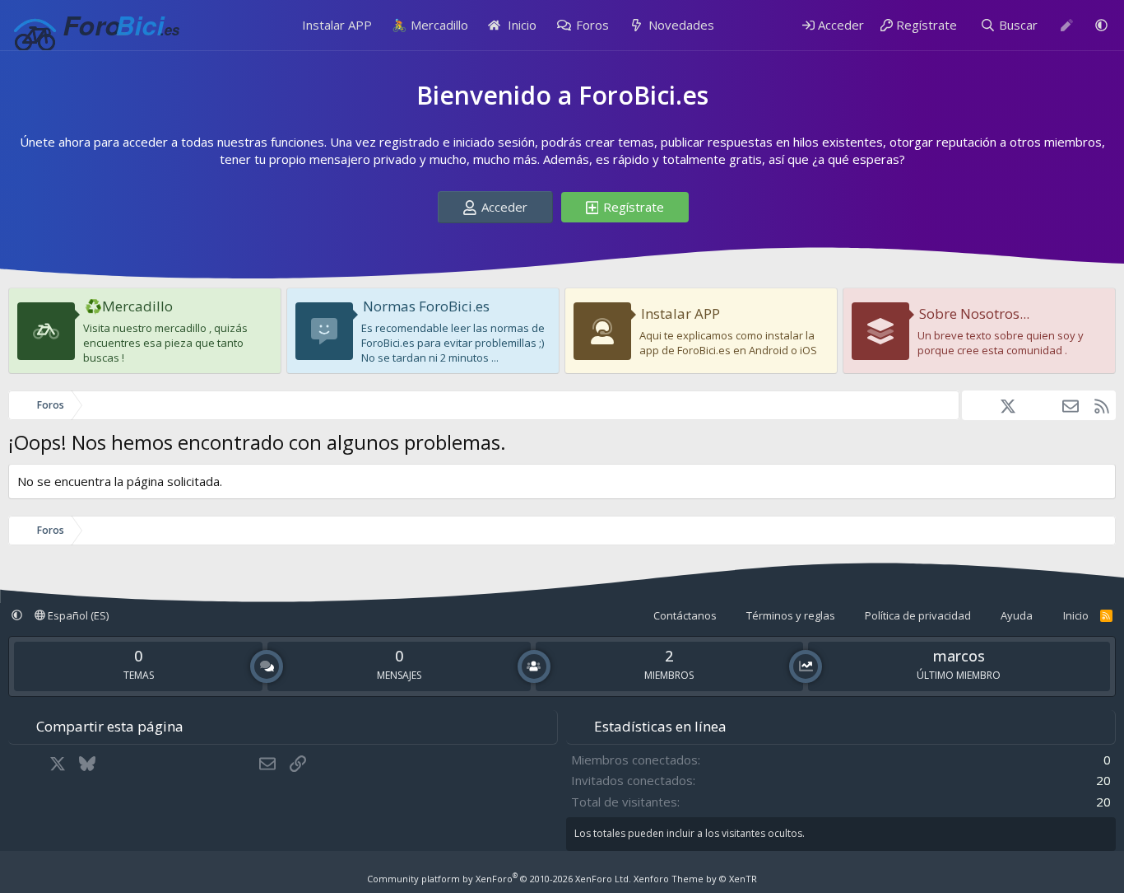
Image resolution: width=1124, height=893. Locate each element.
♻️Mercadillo (129, 306)
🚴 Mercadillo (430, 24)
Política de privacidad (918, 615)
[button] (1101, 25)
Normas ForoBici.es (426, 306)
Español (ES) (77, 615)
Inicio (520, 24)
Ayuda (1017, 615)
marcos (959, 656)
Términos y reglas (790, 615)
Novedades (681, 24)
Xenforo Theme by (695, 878)
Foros (592, 24)
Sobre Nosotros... (974, 313)
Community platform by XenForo (499, 878)
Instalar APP (337, 24)
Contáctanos (685, 615)
